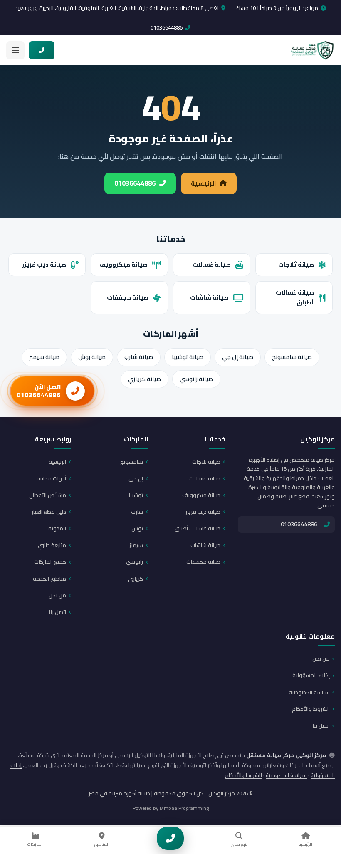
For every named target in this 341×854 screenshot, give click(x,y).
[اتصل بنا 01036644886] (41, 50)
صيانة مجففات (127, 297)
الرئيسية (203, 183)
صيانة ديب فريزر (44, 264)
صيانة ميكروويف (123, 264)
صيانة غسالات (212, 264)
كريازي (135, 579)
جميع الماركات (50, 562)
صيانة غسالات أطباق (295, 297)
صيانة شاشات (209, 297)
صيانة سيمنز (44, 357)
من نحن (57, 595)
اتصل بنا (57, 612)
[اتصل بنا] (170, 838)
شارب (137, 512)
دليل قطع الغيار (49, 512)
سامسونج (131, 462)
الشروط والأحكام (311, 709)
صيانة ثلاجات (296, 264)
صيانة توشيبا (187, 357)
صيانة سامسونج (292, 357)
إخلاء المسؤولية (311, 675)
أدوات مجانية (51, 478)
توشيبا (136, 495)
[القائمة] (15, 50)
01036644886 (167, 27)
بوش (137, 528)
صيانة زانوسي (196, 379)
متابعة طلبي (52, 545)
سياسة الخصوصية (309, 692)
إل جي (135, 478)
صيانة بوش (92, 357)
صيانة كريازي (144, 379)
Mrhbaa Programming (184, 808)
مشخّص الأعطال (47, 495)
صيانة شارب (138, 357)
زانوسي (134, 562)
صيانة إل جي (237, 357)
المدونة (57, 528)
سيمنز (136, 545)
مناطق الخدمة (49, 579)
